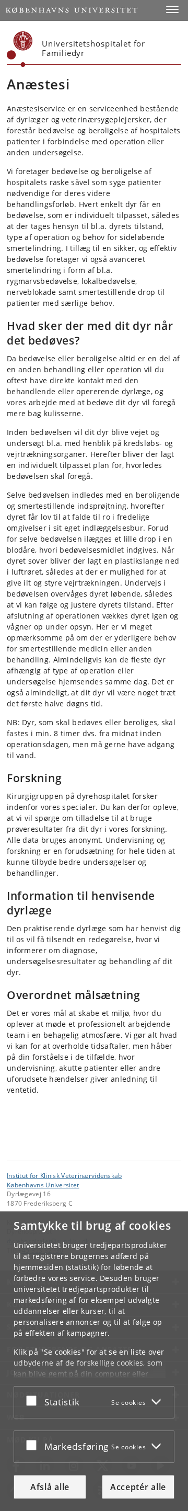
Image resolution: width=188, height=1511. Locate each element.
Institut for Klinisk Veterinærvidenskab (64, 1175)
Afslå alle (49, 1487)
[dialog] (94, 1361)
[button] (172, 9)
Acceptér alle (138, 1487)
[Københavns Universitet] (20, 49)
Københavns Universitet (43, 1185)
